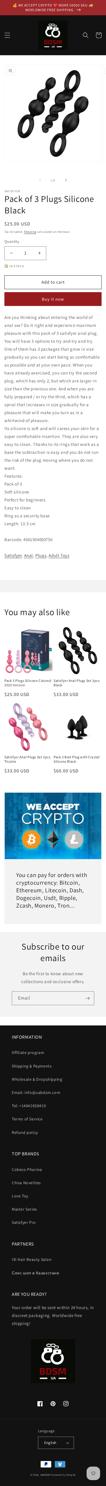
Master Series (24, 1209)
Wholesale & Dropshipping (37, 1079)
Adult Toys (59, 555)
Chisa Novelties (26, 1182)
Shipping (30, 232)
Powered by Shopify (63, 1474)
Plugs (40, 555)
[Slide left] (40, 180)
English (50, 1442)
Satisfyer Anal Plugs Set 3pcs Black (77, 682)
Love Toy (20, 1196)
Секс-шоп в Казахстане (35, 1273)
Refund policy (25, 1132)
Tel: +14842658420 (29, 1105)
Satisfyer (12, 555)
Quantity (11, 241)
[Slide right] (65, 180)
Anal (28, 555)
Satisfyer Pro (24, 1222)
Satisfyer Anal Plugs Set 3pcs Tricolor (27, 759)
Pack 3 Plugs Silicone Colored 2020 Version (27, 682)
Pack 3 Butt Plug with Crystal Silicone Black (77, 759)
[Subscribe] (87, 998)
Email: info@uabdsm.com (36, 1092)
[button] (7, 35)
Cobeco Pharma (27, 1169)
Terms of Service (27, 1119)
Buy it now (53, 299)
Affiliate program (28, 1052)
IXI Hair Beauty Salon (32, 1259)
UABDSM (45, 1474)
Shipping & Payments (32, 1066)
